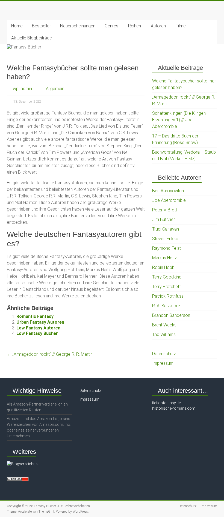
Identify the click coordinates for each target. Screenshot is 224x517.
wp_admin (22, 88)
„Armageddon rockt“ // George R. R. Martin (50, 354)
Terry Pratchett (166, 286)
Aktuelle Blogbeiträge (31, 38)
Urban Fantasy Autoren (40, 322)
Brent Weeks (164, 325)
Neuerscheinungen (77, 25)
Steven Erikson (166, 238)
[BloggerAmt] (23, 464)
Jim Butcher (163, 219)
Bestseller (41, 25)
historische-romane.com (173, 408)
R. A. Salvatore (166, 305)
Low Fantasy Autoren (38, 328)
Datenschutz (164, 353)
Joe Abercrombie (169, 200)
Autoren (158, 25)
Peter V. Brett (164, 209)
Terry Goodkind (166, 277)
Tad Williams (164, 334)
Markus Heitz (164, 257)
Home (17, 25)
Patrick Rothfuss (168, 296)
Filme (181, 25)
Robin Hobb (163, 267)
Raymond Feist (166, 248)
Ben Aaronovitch (168, 190)
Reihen (134, 25)
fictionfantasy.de (166, 403)
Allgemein (55, 88)
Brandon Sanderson (171, 315)
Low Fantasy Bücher (37, 333)
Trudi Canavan (165, 229)
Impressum (162, 363)
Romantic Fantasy (35, 316)
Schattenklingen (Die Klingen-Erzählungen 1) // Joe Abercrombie (179, 120)
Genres (111, 25)
